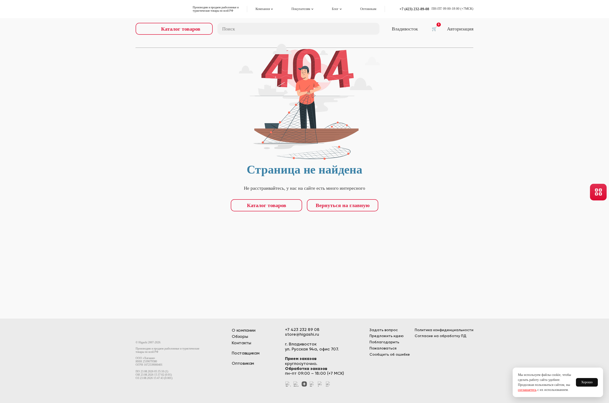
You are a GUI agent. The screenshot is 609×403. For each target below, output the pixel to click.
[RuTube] (312, 384)
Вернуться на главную (343, 205)
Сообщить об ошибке (389, 355)
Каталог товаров (266, 205)
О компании (243, 330)
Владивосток (405, 28)
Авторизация (460, 28)
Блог (335, 9)
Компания (262, 9)
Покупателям (300, 9)
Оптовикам (368, 9)
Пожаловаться (383, 348)
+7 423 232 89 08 (302, 330)
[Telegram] (288, 384)
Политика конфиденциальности (444, 330)
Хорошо (587, 382)
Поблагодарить (384, 342)
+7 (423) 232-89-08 (414, 9)
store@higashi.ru (302, 334)
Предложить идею (386, 336)
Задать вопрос (383, 330)
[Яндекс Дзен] (304, 384)
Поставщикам (245, 353)
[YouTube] (328, 384)
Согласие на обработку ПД (440, 336)
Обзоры (240, 337)
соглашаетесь (527, 390)
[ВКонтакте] (296, 384)
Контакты (241, 343)
